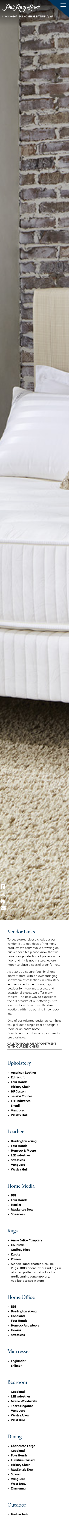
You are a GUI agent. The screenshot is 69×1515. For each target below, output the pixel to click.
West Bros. (18, 1484)
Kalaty (15, 1254)
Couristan (18, 1245)
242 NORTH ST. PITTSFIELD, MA (36, 17)
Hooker (16, 1205)
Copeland (18, 1316)
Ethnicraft (18, 1077)
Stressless (18, 1160)
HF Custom (18, 1091)
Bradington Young (24, 1141)
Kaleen (16, 1259)
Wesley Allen (20, 1415)
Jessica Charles (21, 1096)
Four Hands (19, 1082)
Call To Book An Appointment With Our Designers (31, 1045)
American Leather (23, 1073)
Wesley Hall (19, 1115)
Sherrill (15, 1106)
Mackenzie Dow (22, 1209)
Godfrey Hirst (20, 1250)
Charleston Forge (23, 1446)
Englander (18, 1361)
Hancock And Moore (25, 1325)
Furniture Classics (23, 1460)
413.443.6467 (9, 17)
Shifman (16, 1366)
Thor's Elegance (22, 1406)
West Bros (18, 1420)
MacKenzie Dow (22, 1469)
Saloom (16, 1474)
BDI (13, 1195)
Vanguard (18, 1110)
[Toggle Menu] (62, 5)
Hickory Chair (20, 1087)
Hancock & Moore (23, 1150)
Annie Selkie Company (26, 1240)
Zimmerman (19, 1488)
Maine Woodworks (24, 1401)
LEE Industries (20, 1101)
